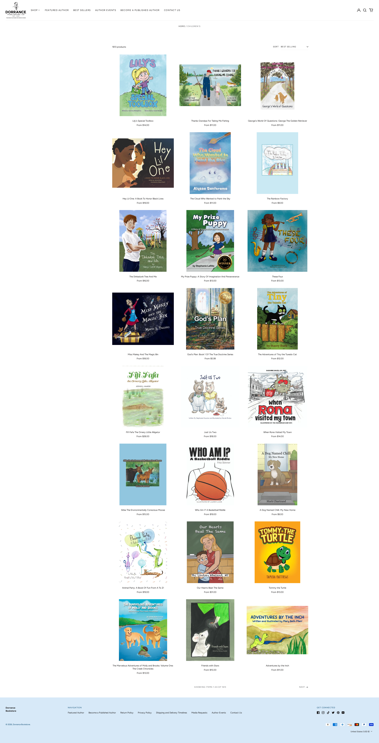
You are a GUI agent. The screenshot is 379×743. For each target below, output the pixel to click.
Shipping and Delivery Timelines (171, 712)
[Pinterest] (338, 712)
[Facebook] (318, 712)
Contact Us (172, 10)
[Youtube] (343, 712)
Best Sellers (82, 10)
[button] (364, 10)
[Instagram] (323, 712)
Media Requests (199, 712)
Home (182, 26)
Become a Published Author (140, 10)
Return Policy (126, 712)
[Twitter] (333, 712)
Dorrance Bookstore (21, 724)
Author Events (105, 10)
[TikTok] (328, 712)
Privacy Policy (145, 712)
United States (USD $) (360, 731)
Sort (276, 47)
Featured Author (57, 10)
